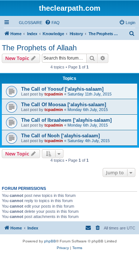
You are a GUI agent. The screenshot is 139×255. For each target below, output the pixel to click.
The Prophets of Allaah (39, 48)
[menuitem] (27, 22)
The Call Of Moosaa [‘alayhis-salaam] (63, 104)
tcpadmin (53, 94)
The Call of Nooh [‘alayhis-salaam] (60, 135)
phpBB (50, 241)
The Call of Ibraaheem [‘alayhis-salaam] (66, 120)
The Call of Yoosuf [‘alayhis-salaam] (62, 89)
